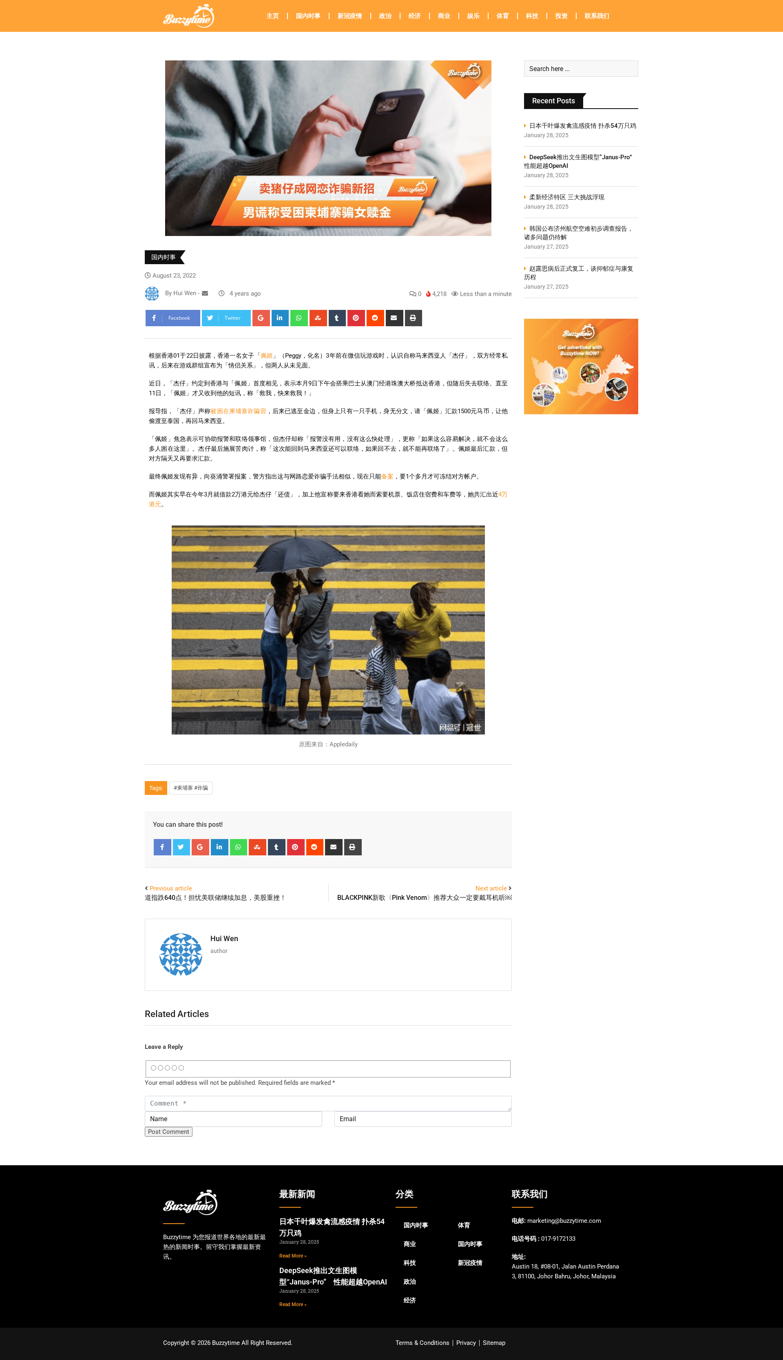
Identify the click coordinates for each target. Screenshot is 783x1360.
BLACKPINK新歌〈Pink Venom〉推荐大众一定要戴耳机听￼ (424, 897)
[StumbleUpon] (318, 318)
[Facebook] (162, 847)
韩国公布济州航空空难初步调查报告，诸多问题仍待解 (578, 233)
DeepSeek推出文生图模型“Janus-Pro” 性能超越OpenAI (581, 161)
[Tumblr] (337, 318)
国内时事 (308, 16)
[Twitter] (181, 847)
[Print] (413, 318)
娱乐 (473, 16)
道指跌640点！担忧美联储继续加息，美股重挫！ (215, 897)
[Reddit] (375, 318)
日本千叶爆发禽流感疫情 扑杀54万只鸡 (582, 125)
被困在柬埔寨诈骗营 (238, 411)
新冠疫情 (350, 16)
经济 (415, 16)
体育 (503, 16)
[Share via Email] (394, 318)
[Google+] (261, 318)
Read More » (293, 1256)
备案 (387, 476)
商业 (444, 16)
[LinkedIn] (280, 318)
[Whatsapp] (299, 318)
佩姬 (267, 355)
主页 (273, 16)
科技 (532, 16)
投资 (561, 16)
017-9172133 (558, 1238)
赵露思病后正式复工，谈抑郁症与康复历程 (578, 273)
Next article (491, 888)
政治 (385, 16)
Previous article (171, 888)
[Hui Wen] (205, 293)
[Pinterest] (356, 318)
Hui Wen (224, 938)
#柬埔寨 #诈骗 (191, 788)
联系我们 (597, 16)
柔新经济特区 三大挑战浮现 (566, 197)
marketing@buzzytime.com (564, 1220)
